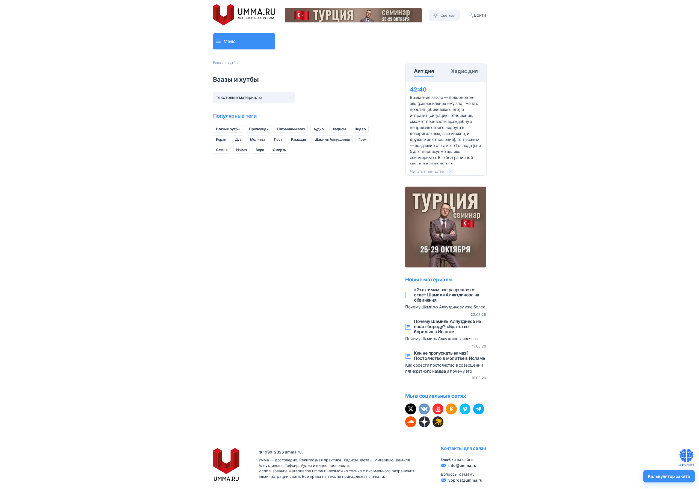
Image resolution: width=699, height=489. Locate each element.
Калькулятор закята (669, 476)
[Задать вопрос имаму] (686, 457)
